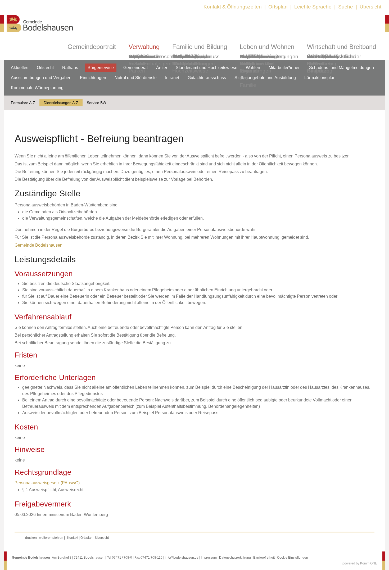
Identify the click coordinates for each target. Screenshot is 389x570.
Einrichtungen (93, 77)
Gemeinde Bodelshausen (38, 245)
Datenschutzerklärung (235, 557)
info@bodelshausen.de (181, 557)
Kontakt (72, 538)
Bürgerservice (101, 67)
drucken (31, 538)
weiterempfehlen (51, 538)
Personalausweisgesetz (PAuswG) (47, 483)
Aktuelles (19, 67)
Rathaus (70, 67)
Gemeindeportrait (91, 46)
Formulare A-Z (23, 103)
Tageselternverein (260, 56)
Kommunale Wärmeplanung (189, 60)
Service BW (96, 103)
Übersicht (370, 7)
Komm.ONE (368, 563)
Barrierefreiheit (264, 557)
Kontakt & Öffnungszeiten (232, 7)
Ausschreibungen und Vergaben (41, 77)
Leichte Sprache (313, 7)
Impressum (209, 557)
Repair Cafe (314, 60)
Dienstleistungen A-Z (61, 103)
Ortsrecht (45, 67)
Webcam (139, 56)
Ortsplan (278, 7)
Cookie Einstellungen (292, 557)
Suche (345, 7)
